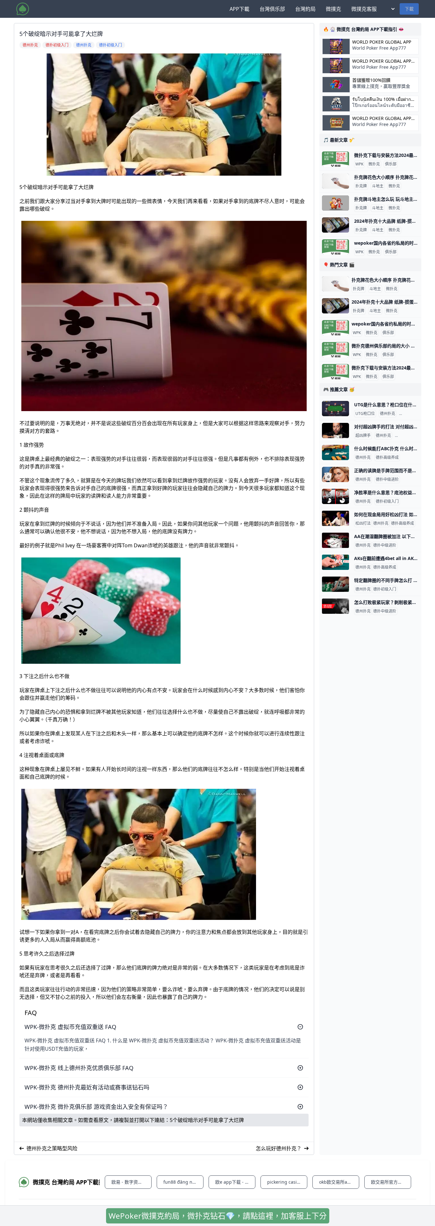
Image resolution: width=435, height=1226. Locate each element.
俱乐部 (390, 164)
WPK (359, 164)
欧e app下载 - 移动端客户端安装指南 (235, 1182)
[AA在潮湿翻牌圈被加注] (335, 540)
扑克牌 (361, 186)
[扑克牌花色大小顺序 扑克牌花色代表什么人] (335, 181)
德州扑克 (387, 413)
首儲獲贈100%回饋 (371, 80)
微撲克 (333, 8)
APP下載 (239, 8)
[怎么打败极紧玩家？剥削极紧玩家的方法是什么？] (335, 606)
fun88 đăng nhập (182, 1182)
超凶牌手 (363, 435)
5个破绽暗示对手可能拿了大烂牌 (207, 1120)
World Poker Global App (381, 42)
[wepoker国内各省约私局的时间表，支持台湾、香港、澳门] (335, 247)
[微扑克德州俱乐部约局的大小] (335, 349)
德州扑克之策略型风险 (51, 1148)
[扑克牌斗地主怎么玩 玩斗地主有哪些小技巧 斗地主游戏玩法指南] (335, 203)
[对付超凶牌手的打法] (335, 430)
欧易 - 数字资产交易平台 (131, 1182)
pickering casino (284, 1182)
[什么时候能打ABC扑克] (335, 452)
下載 (409, 9)
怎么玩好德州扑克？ (279, 1148)
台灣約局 (305, 8)
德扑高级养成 (387, 457)
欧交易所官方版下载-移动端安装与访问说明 (391, 1182)
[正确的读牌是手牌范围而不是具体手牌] (335, 474)
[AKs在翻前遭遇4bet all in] (335, 562)
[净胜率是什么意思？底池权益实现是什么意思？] (335, 496)
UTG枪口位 (365, 413)
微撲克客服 (364, 8)
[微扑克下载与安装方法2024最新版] (335, 159)
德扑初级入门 (387, 501)
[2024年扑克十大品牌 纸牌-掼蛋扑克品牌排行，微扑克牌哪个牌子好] (335, 225)
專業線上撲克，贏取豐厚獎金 (381, 86)
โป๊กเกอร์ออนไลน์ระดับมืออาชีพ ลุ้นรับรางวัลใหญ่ (382, 108)
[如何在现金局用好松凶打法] (335, 518)
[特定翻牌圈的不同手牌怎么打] (335, 584)
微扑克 (374, 164)
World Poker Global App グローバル (381, 61)
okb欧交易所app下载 (339, 1182)
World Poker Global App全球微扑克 (381, 118)
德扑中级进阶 (407, 435)
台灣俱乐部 (272, 8)
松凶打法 (363, 523)
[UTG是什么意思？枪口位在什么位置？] (335, 408)
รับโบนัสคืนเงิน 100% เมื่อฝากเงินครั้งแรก (381, 99)
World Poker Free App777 (379, 48)
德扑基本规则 (411, 413)
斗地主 (377, 186)
